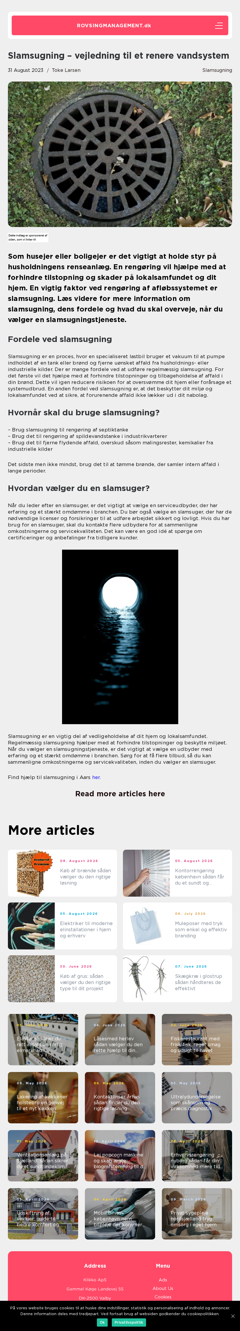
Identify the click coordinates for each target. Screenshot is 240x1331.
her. (96, 777)
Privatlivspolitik (129, 1322)
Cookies (163, 1297)
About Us (162, 1288)
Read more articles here (120, 793)
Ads (163, 1280)
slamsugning (217, 70)
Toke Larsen (66, 70)
